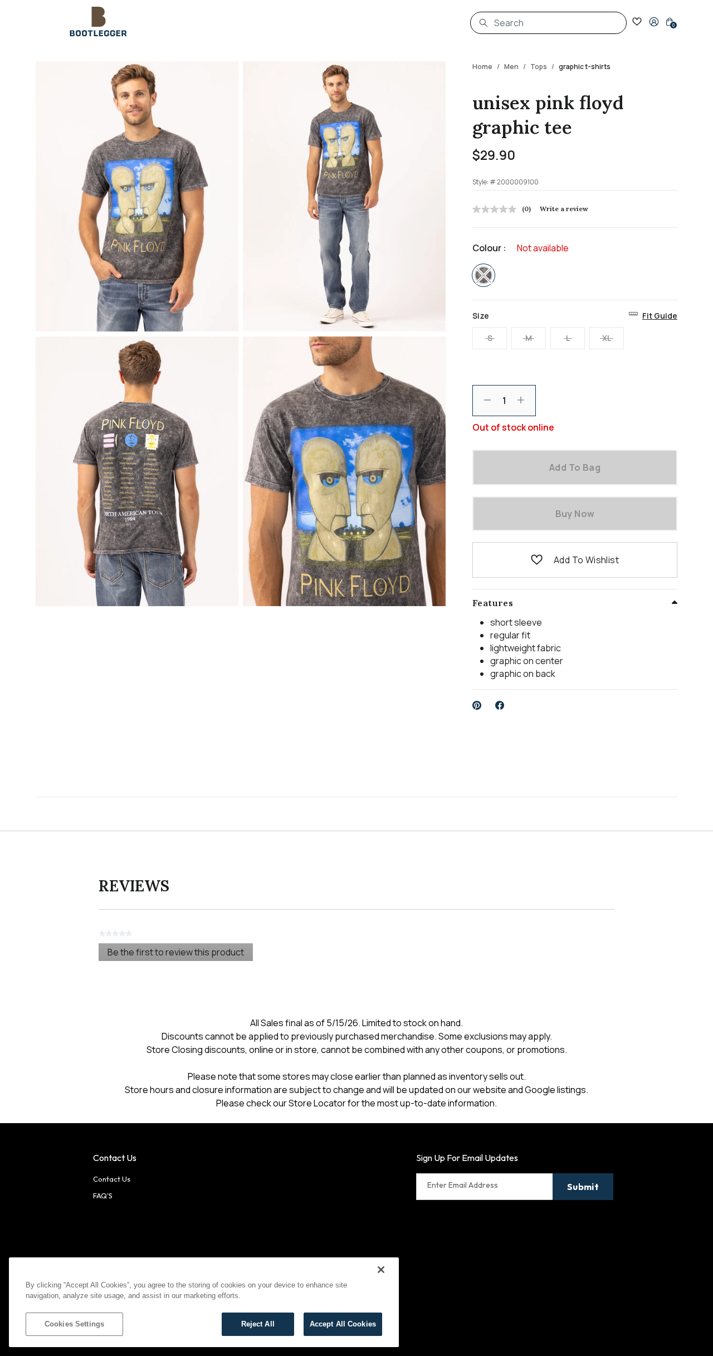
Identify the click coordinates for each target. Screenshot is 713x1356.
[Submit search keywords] (483, 23)
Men (511, 66)
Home (482, 66)
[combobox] (548, 22)
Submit (583, 1186)
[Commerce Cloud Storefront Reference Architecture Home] (99, 21)
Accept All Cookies (343, 1324)
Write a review (564, 208)
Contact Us (111, 1178)
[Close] (381, 1269)
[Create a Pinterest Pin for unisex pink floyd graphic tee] (477, 705)
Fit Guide (659, 315)
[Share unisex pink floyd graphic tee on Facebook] (500, 705)
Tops (538, 66)
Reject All (258, 1324)
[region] (204, 1302)
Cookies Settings (74, 1324)
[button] (654, 21)
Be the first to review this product (180, 953)
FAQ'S (103, 1195)
